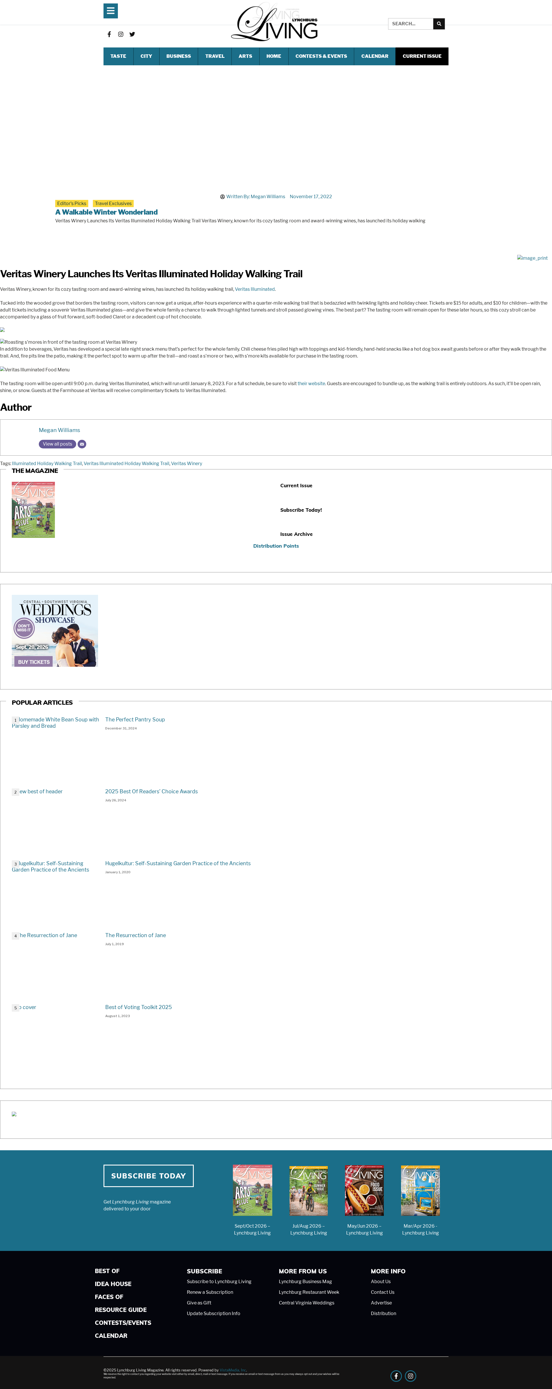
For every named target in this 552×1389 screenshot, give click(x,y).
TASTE (118, 56)
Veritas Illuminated (255, 289)
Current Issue (422, 56)
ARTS (245, 56)
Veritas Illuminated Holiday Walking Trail (126, 463)
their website (311, 383)
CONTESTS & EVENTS (321, 56)
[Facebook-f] (109, 34)
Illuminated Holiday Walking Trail (47, 463)
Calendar (374, 56)
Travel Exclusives (113, 203)
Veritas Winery (186, 463)
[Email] (82, 444)
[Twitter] (132, 34)
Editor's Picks (71, 203)
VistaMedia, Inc (233, 1370)
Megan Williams (59, 430)
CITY (146, 56)
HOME (274, 56)
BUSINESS (178, 56)
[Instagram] (120, 34)
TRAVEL (215, 56)
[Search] (439, 23)
